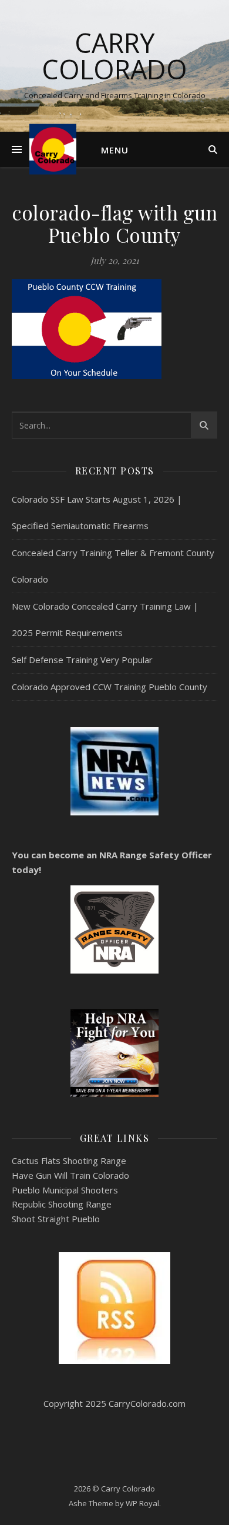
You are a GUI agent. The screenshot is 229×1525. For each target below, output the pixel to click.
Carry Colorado (114, 55)
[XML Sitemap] (114, 1308)
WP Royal (142, 1503)
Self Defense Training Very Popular (82, 659)
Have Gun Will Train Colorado (70, 1175)
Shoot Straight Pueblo (56, 1219)
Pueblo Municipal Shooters (65, 1190)
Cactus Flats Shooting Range (69, 1160)
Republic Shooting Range (62, 1204)
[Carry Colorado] (52, 149)
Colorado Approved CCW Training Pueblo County (109, 687)
